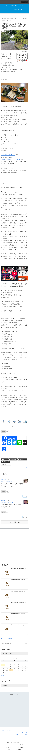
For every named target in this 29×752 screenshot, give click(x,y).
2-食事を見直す (6, 461)
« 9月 (2, 675)
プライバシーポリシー (8, 730)
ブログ (21, 744)
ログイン (24, 732)
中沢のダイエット (6, 464)
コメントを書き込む (14, 522)
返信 (26, 496)
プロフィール (8, 747)
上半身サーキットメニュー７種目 (10, 159)
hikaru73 (3, 500)
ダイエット (5, 459)
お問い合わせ (21, 747)
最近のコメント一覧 (6, 638)
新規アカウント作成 (21, 734)
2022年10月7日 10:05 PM (7, 502)
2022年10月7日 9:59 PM (6, 482)
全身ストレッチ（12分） (8, 155)
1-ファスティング (22, 459)
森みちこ (3, 480)
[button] (26, 643)
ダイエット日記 (13, 459)
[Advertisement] (14, 546)
